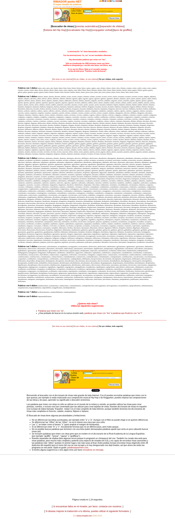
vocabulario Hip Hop (79, 30)
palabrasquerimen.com (77, 447)
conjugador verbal (102, 30)
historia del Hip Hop (55, 30)
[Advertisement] (87, 42)
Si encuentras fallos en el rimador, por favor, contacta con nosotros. (87, 506)
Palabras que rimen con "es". (51, 311)
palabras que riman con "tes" (97, 313)
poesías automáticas (87, 26)
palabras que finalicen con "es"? (127, 313)
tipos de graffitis (122, 30)
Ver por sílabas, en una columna (85, 79)
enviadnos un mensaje (92, 450)
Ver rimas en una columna (62, 79)
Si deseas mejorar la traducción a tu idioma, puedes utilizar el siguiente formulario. (87, 511)
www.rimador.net (84, 516)
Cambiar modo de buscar (82, 9)
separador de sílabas (112, 26)
